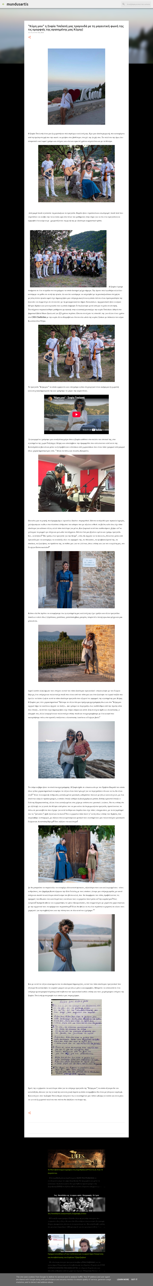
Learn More (123, 1279)
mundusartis (17, 4)
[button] (29, 37)
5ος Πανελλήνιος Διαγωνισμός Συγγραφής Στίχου (67, 1214)
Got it (134, 1279)
